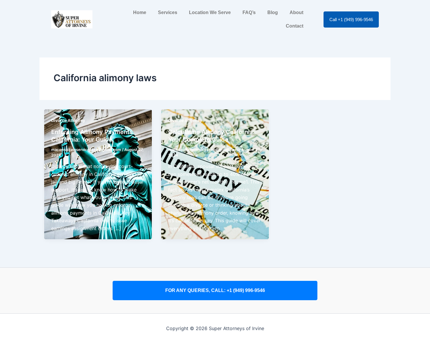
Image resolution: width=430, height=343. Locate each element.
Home (139, 12)
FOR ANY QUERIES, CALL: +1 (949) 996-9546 (215, 290)
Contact (294, 25)
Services (167, 12)
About (296, 12)
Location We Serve (210, 12)
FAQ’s (249, 12)
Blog (272, 12)
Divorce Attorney (68, 120)
